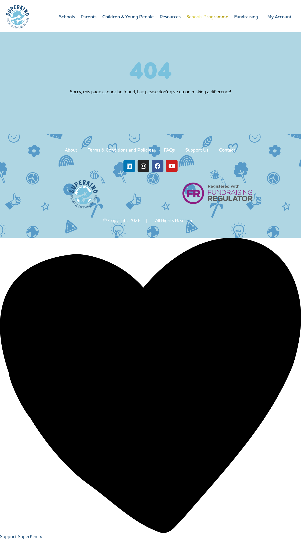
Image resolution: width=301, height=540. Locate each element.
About (71, 150)
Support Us (196, 150)
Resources (170, 17)
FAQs (169, 150)
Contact (227, 150)
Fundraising (246, 17)
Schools (67, 17)
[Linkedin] (129, 166)
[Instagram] (143, 166)
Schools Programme (207, 17)
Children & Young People (128, 17)
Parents (88, 17)
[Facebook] (157, 166)
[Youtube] (172, 166)
